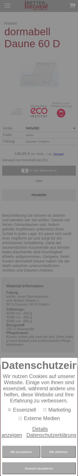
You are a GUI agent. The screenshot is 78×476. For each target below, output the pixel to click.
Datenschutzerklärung (51, 435)
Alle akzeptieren (21, 452)
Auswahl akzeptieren (39, 468)
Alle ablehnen (58, 452)
